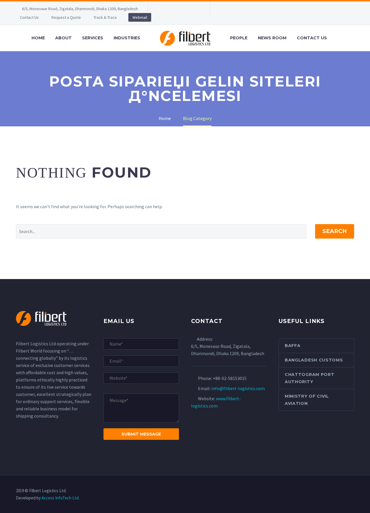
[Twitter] (178, 8)
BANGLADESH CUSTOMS (314, 360)
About (63, 37)
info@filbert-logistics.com (238, 388)
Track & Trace (105, 17)
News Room (272, 37)
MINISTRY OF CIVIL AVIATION (307, 400)
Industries (127, 37)
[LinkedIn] (169, 8)
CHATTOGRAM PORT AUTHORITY (309, 378)
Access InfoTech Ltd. (60, 498)
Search (334, 231)
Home (38, 37)
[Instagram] (187, 8)
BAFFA (293, 345)
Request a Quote (66, 17)
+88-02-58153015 (230, 378)
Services (92, 37)
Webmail (139, 17)
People (238, 37)
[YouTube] (195, 8)
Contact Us (29, 17)
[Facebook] (161, 8)
